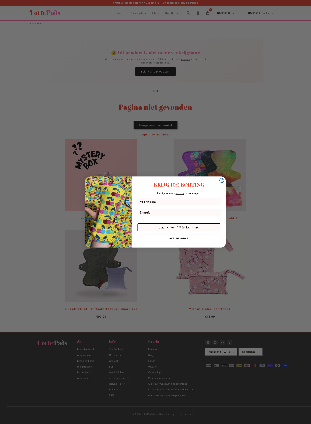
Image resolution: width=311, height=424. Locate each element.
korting (180, 192)
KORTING (192, 185)
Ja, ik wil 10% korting (179, 227)
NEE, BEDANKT (179, 238)
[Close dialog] (222, 180)
